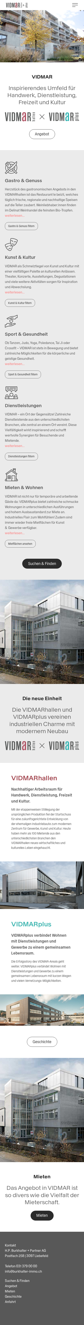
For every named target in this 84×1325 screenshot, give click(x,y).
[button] (75, 5)
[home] (17, 5)
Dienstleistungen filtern (21, 456)
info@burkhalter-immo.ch (23, 1271)
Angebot (42, 134)
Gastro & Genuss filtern (21, 226)
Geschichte (42, 1042)
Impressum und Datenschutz (26, 1311)
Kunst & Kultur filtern (20, 303)
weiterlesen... (15, 215)
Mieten (42, 1215)
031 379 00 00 (26, 1266)
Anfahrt (10, 1302)
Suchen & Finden (42, 564)
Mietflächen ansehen (20, 543)
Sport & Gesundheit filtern (23, 374)
